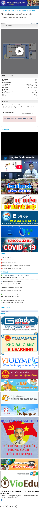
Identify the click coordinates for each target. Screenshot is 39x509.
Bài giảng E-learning (29, 10)
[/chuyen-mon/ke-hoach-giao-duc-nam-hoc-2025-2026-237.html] (19, 288)
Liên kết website (5, 311)
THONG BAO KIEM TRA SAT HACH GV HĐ (12, 278)
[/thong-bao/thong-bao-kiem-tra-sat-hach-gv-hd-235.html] (15, 275)
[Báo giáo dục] (19, 323)
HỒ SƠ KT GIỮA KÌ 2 (8, 260)
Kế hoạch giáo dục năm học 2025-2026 (11, 290)
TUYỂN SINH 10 (6, 257)
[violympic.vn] (19, 410)
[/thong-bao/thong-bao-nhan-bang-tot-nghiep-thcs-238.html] (19, 281)
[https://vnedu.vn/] (19, 385)
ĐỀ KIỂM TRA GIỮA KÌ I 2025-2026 (11, 269)
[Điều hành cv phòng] (19, 203)
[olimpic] (19, 362)
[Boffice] (19, 218)
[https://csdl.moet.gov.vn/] (19, 374)
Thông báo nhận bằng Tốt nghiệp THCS (11, 283)
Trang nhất (4, 10)
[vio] (19, 479)
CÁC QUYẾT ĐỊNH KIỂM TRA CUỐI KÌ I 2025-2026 (16, 266)
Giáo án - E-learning (15, 10)
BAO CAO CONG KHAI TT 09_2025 (10, 296)
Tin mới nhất (4, 272)
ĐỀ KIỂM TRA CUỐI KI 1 (9, 263)
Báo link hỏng (34, 23)
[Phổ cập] (19, 465)
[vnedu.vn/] (19, 398)
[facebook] (19, 186)
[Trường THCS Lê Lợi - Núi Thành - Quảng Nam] (19, 3)
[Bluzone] (19, 231)
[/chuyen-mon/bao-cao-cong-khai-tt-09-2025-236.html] (19, 294)
